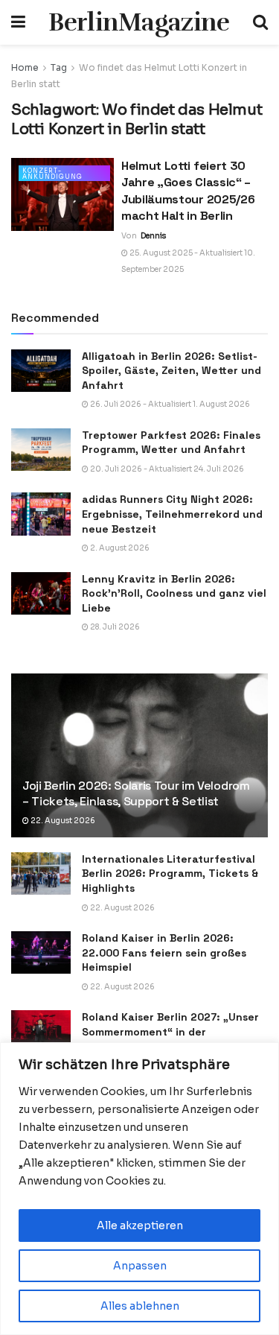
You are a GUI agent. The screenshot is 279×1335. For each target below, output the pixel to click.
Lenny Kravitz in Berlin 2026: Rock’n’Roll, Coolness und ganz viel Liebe (174, 593)
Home (25, 67)
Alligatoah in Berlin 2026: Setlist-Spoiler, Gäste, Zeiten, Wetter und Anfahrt (171, 370)
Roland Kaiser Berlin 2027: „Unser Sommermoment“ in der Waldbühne (170, 1031)
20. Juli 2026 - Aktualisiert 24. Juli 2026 (166, 469)
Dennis (153, 236)
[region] (139, 1188)
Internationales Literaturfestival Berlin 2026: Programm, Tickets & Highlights (170, 873)
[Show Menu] (18, 22)
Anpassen (140, 1265)
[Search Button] (260, 22)
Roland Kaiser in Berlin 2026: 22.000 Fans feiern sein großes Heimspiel (164, 952)
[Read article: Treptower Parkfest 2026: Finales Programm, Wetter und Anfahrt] (41, 449)
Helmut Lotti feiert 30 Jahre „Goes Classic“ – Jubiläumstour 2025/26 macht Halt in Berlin (187, 190)
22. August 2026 (62, 820)
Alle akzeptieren (140, 1225)
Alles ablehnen (139, 1306)
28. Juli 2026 (114, 627)
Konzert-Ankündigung (52, 173)
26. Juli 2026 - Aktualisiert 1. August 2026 (169, 404)
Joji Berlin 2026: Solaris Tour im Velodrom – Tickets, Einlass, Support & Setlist (136, 793)
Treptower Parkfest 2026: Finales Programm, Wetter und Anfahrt (171, 442)
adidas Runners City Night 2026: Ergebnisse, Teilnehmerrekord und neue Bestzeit (172, 513)
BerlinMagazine (138, 22)
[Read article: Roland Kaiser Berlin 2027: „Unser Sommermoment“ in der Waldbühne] (41, 1031)
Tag (59, 67)
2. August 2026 (119, 548)
